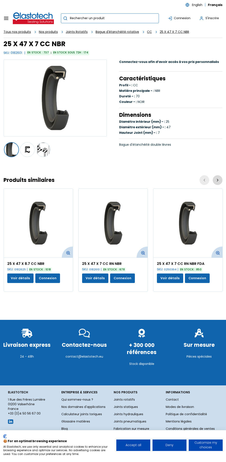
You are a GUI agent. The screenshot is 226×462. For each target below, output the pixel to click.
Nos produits (48, 32)
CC (149, 32)
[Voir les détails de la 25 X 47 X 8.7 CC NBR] (38, 223)
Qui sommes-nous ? (77, 399)
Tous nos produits (17, 32)
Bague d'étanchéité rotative (117, 32)
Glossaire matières (75, 421)
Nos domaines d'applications (83, 407)
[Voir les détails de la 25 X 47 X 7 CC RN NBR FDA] (187, 223)
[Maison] (33, 18)
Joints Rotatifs (77, 32)
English (197, 5)
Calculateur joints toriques (81, 414)
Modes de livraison (180, 407)
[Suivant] (217, 180)
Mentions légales (179, 421)
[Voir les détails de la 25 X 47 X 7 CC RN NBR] (113, 223)
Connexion (47, 278)
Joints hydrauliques (128, 414)
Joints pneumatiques (130, 421)
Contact (172, 399)
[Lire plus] (27, 372)
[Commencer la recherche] (65, 18)
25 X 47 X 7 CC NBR (174, 32)
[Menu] (6, 18)
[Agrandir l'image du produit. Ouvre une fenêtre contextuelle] (67, 252)
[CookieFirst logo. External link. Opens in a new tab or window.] (5, 436)
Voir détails (20, 278)
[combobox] (110, 18)
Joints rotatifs (124, 399)
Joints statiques (126, 407)
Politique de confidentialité (186, 414)
